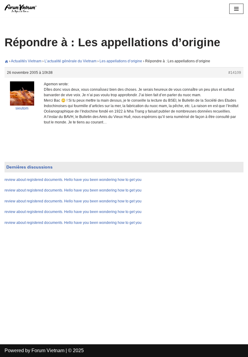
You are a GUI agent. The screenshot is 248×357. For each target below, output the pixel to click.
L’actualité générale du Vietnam (70, 61)
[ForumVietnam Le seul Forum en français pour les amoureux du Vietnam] (23, 8)
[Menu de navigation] (236, 9)
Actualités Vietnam (26, 61)
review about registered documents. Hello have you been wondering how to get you (73, 180)
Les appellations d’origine (121, 61)
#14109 (234, 72)
